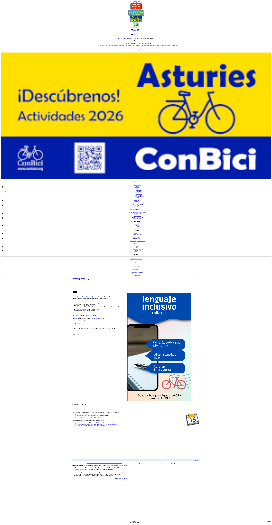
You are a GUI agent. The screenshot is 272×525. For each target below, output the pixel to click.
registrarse (88, 406)
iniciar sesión (82, 406)
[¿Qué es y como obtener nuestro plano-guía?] (136, 9)
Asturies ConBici (136, 1)
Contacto (134, 34)
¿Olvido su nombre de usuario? (137, 274)
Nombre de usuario (136, 258)
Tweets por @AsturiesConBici (120, 478)
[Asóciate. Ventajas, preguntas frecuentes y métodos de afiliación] (136, 21)
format (196, 460)
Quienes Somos (135, 29)
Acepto (138, 50)
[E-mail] (198, 278)
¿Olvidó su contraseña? (137, 272)
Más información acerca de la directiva (146, 48)
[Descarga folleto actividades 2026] (136, 178)
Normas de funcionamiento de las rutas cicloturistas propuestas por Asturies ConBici (95, 422)
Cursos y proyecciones (134, 38)
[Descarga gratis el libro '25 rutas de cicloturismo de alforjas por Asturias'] (136, 15)
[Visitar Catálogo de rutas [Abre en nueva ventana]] (136, 27)
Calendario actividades (137, 32)
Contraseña (136, 262)
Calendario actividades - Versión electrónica (87, 415)
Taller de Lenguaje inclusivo (79, 278)
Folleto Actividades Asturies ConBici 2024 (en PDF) (88, 417)
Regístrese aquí (137, 275)
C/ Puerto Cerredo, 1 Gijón (98, 318)
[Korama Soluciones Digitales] (268, 521)
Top (1, 523)
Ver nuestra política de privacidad (129, 48)
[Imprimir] (197, 278)
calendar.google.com (115, 465)
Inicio (119, 38)
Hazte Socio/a (135, 30)
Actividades (125, 38)
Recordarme (135, 266)
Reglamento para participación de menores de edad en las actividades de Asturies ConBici (96, 424)
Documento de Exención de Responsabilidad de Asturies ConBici (91, 425)
